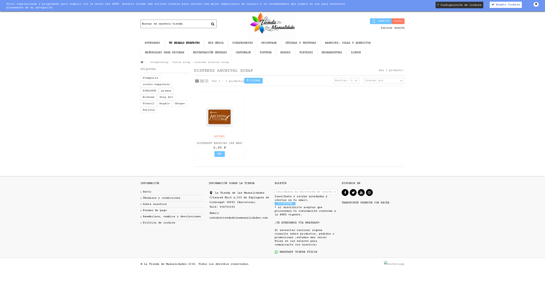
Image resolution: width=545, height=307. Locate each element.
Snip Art (166, 97)
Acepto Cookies (507, 4)
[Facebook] (345, 192)
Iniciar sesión (391, 27)
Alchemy (149, 97)
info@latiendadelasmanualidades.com (238, 217)
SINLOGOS (149, 90)
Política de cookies (159, 222)
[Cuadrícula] (197, 81)
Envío (147, 191)
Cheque (180, 103)
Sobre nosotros (155, 204)
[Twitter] (353, 192)
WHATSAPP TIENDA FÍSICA (297, 252)
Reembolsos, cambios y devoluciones (172, 216)
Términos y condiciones (161, 198)
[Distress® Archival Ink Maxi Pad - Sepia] (219, 117)
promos (166, 90)
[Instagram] (369, 192)
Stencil (149, 103)
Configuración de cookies (460, 5)
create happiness (156, 84)
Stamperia (150, 78)
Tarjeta (149, 110)
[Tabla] (206, 81)
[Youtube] (361, 192)
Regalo (164, 103)
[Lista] (202, 81)
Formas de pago (155, 210)
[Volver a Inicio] (142, 62)
